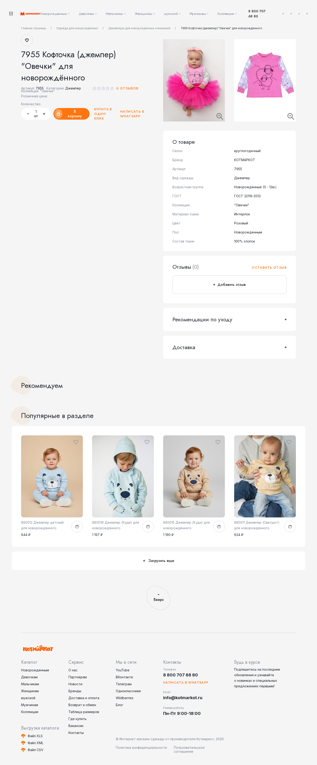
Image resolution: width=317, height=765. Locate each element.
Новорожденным (35, 670)
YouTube (122, 670)
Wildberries (124, 698)
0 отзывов (127, 88)
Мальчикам (30, 684)
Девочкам (29, 677)
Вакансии (75, 726)
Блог (119, 705)
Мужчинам (29, 705)
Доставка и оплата (83, 698)
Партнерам (77, 677)
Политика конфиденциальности (141, 747)
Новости (75, 684)
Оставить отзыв (269, 267)
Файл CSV (35, 750)
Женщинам (30, 691)
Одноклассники (128, 691)
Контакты (76, 733)
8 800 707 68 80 (256, 14)
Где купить (77, 719)
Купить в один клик (103, 114)
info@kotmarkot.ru (182, 697)
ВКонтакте (124, 677)
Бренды (74, 691)
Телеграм (124, 684)
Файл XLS (35, 736)
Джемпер (73, 88)
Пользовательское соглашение (189, 749)
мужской (28, 698)
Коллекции (29, 712)
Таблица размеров (83, 712)
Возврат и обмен (82, 705)
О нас (73, 670)
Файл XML (35, 743)
